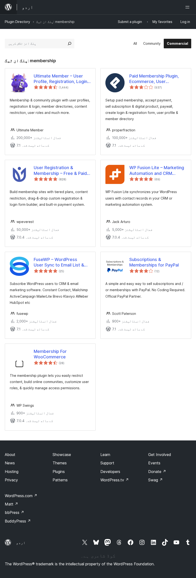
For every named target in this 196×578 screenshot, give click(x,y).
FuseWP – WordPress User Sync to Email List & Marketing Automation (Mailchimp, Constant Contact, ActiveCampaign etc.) (60, 262)
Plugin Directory (17, 22)
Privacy (11, 480)
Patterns (60, 480)
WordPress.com (21, 495)
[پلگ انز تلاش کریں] (69, 43)
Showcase (62, 454)
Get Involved (159, 454)
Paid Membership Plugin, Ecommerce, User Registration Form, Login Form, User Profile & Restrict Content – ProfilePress (154, 78)
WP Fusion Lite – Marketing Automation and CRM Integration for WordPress (156, 170)
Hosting (11, 471)
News (10, 463)
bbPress (14, 512)
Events (154, 463)
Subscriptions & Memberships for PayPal (154, 262)
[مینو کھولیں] (188, 7)
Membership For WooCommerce (50, 354)
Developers (110, 471)
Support (107, 463)
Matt (11, 504)
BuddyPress (18, 521)
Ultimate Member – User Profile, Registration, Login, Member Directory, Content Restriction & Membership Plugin (62, 78)
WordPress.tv (114, 480)
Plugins (59, 471)
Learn (105, 454)
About (10, 454)
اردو (21, 542)
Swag (155, 480)
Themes (60, 463)
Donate (157, 471)
